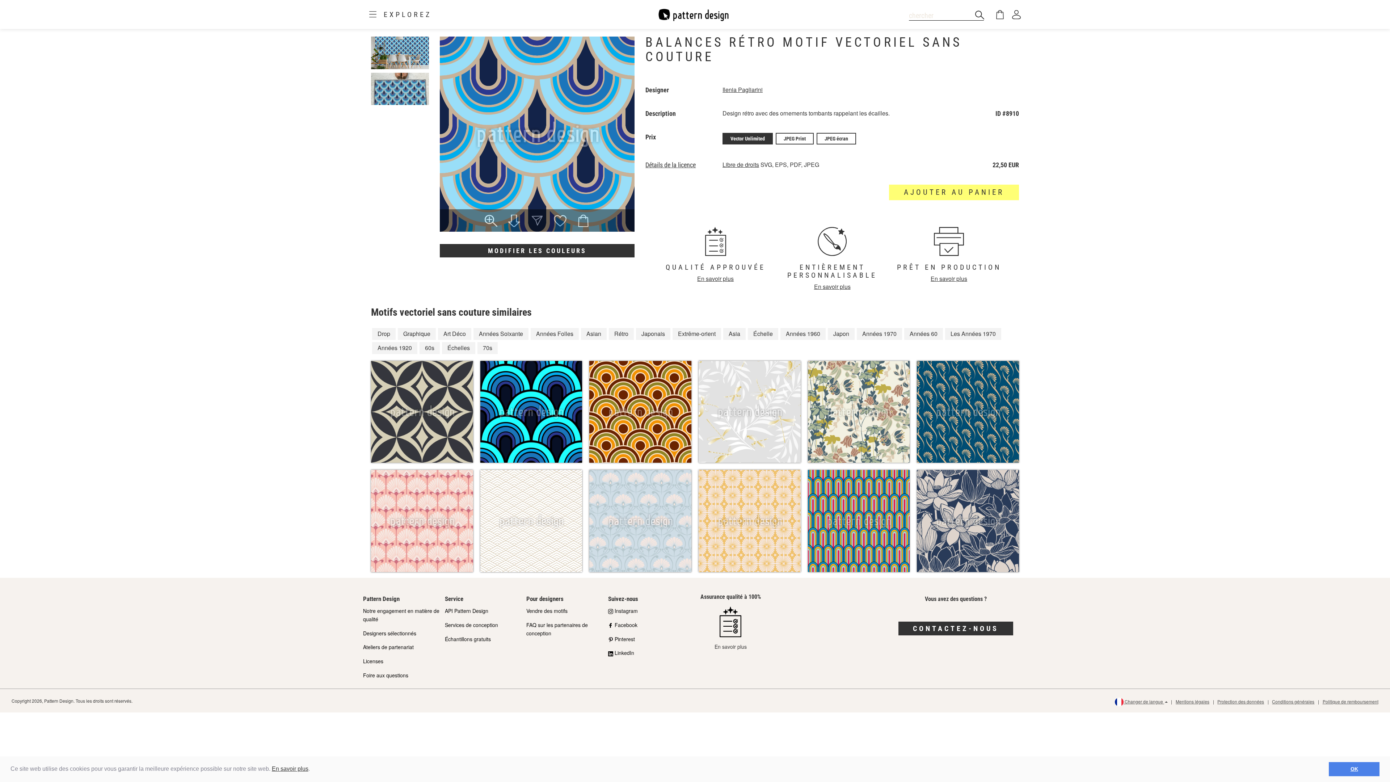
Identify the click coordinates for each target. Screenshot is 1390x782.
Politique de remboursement (1350, 701)
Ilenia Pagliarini (743, 89)
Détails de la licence (670, 165)
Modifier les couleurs (537, 251)
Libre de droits (741, 164)
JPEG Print (795, 139)
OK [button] (1354, 769)
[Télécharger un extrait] (514, 222)
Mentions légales (1192, 701)
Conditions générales (1293, 701)
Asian (593, 333)
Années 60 (924, 333)
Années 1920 (395, 348)
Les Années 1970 (973, 333)
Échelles (458, 348)
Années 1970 (879, 333)
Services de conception (471, 624)
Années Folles (554, 333)
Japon (841, 333)
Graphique (416, 333)
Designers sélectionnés (389, 633)
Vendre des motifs (547, 610)
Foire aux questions (385, 675)
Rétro (621, 333)
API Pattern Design (466, 610)
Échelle (763, 333)
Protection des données (1240, 701)
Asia (734, 333)
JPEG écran (836, 139)
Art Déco (454, 333)
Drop (384, 333)
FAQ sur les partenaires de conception (557, 629)
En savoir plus (290, 769)
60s (429, 348)
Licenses (373, 661)
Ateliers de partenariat (388, 647)
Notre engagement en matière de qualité (401, 615)
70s (487, 348)
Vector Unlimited (747, 139)
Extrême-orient (697, 333)
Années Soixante (501, 333)
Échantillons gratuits (468, 639)
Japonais (653, 333)
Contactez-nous (956, 628)
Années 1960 (803, 333)
